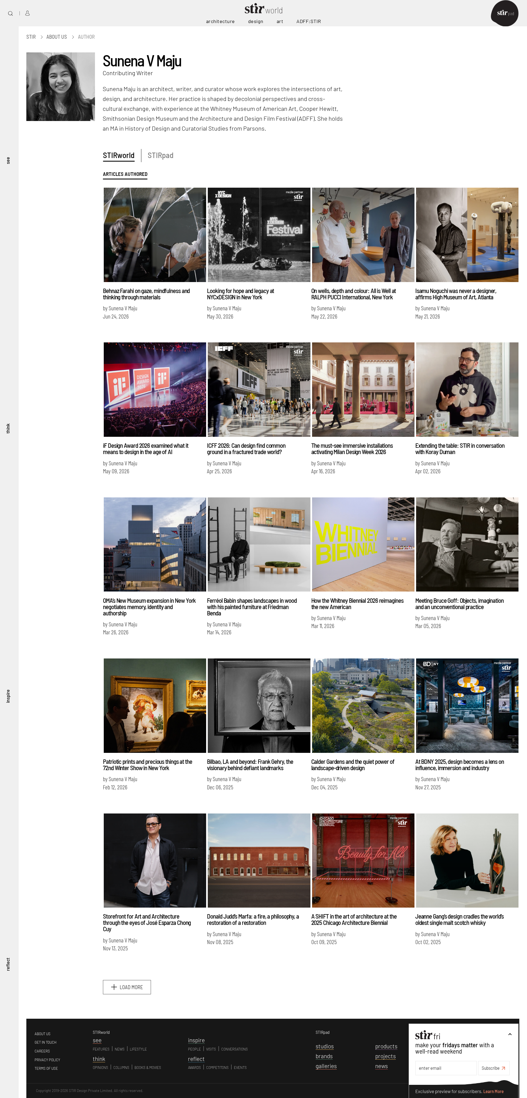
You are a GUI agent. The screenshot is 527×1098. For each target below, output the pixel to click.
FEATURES (101, 1049)
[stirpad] (508, 13)
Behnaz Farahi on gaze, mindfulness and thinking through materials (146, 294)
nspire (196, 1040)
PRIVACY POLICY (47, 1060)
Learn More (493, 1091)
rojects (385, 1055)
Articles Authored (125, 174)
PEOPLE (194, 1049)
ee (97, 1040)
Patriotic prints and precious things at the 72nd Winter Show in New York (147, 765)
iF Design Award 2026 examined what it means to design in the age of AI (145, 448)
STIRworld (118, 155)
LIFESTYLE (138, 1049)
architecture (220, 21)
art (280, 21)
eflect (196, 1058)
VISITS (211, 1049)
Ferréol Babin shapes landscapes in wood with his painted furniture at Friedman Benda (251, 606)
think (8, 428)
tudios (325, 1046)
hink (99, 1058)
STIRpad (160, 155)
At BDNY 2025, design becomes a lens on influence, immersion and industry (459, 765)
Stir (31, 36)
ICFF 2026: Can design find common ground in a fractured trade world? (246, 448)
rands (324, 1055)
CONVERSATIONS (234, 1049)
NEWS (120, 1049)
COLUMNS (121, 1067)
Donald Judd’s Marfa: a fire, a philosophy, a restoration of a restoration (253, 919)
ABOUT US (43, 1034)
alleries (326, 1065)
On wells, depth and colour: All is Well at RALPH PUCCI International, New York (353, 294)
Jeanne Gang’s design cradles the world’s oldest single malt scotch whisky (459, 919)
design (256, 21)
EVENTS (240, 1067)
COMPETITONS (217, 1067)
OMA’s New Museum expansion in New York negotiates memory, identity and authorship (149, 606)
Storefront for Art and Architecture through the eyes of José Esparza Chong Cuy (147, 922)
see (8, 160)
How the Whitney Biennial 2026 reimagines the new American (357, 603)
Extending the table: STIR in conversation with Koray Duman (459, 448)
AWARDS (194, 1067)
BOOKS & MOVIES (147, 1067)
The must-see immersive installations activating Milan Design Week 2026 (352, 448)
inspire (8, 696)
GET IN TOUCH (46, 1042)
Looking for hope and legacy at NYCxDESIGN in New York (240, 294)
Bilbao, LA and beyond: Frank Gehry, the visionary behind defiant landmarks (250, 765)
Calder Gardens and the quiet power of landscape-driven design (352, 765)
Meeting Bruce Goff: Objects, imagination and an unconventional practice (459, 603)
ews (381, 1065)
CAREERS (42, 1051)
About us (56, 36)
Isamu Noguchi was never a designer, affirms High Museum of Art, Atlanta (456, 294)
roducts (386, 1046)
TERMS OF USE (46, 1068)
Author (86, 36)
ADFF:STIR (308, 21)
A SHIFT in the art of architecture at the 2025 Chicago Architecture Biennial (354, 919)
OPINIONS (100, 1067)
